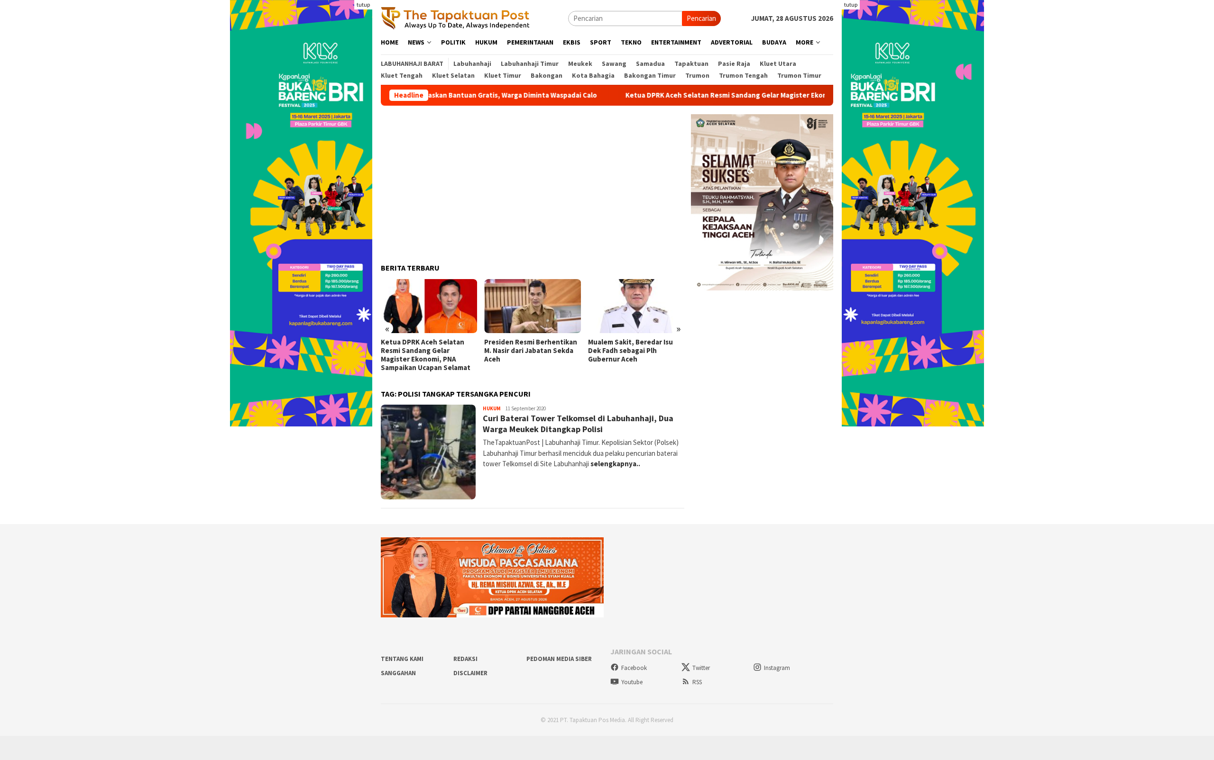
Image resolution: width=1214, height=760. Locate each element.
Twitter (701, 668)
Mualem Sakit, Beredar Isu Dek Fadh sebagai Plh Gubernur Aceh (630, 350)
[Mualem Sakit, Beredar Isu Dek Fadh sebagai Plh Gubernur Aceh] (636, 306)
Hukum (492, 408)
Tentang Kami (402, 659)
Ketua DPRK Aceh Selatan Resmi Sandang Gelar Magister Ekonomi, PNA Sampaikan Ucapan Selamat (743, 95)
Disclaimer (470, 673)
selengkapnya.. (615, 463)
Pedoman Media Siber (559, 659)
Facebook (634, 668)
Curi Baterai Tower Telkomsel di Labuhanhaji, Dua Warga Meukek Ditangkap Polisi (578, 423)
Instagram (777, 668)
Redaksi (465, 659)
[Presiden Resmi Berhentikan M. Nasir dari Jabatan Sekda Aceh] (532, 306)
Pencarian (701, 18)
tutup (363, 4)
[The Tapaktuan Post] (455, 17)
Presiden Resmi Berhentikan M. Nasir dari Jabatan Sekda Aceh (530, 350)
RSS (697, 682)
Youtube (632, 682)
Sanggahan (398, 673)
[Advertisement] (532, 180)
